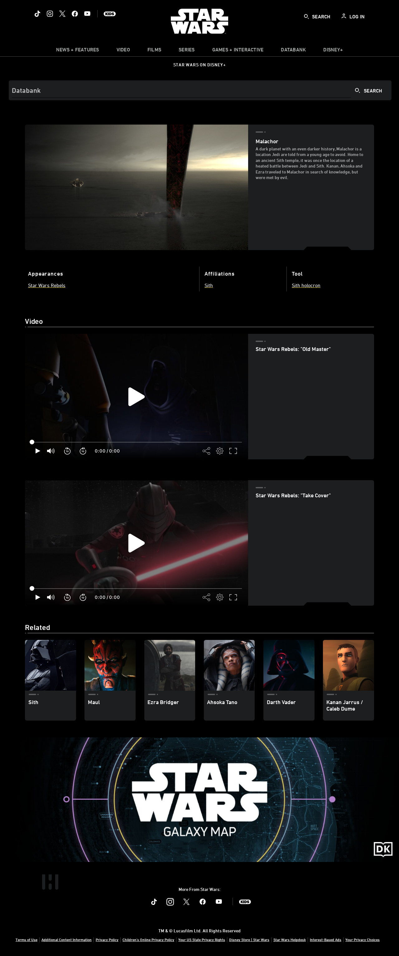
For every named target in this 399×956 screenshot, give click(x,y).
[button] (68, 451)
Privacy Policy (107, 939)
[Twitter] (62, 14)
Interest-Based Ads (325, 939)
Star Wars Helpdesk (289, 939)
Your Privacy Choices (362, 939)
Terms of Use (26, 939)
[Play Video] (136, 396)
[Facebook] (75, 14)
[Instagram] (50, 14)
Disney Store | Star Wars (249, 939)
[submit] (306, 16)
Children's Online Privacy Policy (148, 939)
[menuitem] (123, 51)
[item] (77, 51)
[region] (136, 396)
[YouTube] (87, 14)
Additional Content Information (66, 939)
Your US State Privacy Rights (201, 939)
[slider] (136, 442)
